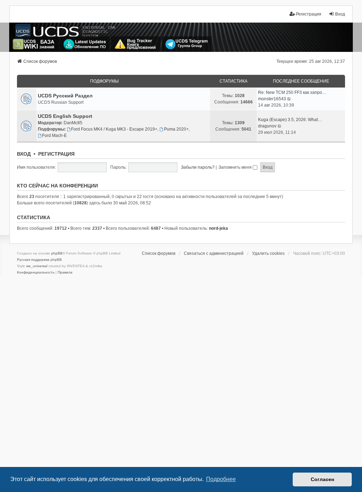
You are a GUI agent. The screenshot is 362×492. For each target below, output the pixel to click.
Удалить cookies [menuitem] (268, 253)
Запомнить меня (235, 167)
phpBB (57, 253)
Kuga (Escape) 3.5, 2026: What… (290, 119)
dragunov (267, 126)
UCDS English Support (65, 116)
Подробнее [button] (221, 479)
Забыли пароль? (198, 167)
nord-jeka (218, 228)
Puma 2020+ (176, 129)
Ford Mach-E (54, 135)
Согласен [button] (322, 479)
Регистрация (56, 154)
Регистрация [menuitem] (308, 14)
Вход (24, 154)
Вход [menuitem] (340, 14)
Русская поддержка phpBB (39, 260)
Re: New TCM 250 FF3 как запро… (292, 92)
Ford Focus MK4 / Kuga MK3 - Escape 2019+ (114, 129)
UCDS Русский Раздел (65, 95)
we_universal (36, 266)
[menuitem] (35, 272)
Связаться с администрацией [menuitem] (214, 253)
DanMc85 (73, 122)
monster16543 (272, 98)
